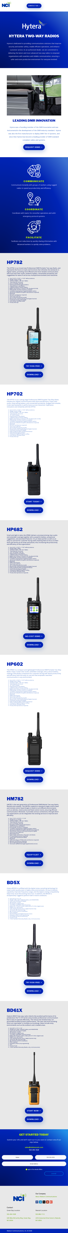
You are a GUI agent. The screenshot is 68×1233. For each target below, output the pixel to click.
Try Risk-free (33, 366)
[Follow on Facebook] (37, 1202)
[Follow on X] (44, 1202)
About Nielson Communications (46, 1197)
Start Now (33, 1111)
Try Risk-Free (33, 982)
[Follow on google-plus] (51, 1202)
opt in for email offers (35, 1169)
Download (33, 374)
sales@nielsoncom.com (34, 1147)
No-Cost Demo (32, 636)
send (53, 1173)
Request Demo (32, 147)
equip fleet (33, 854)
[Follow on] (54, 1202)
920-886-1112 (40, 1214)
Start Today (33, 501)
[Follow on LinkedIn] (40, 1202)
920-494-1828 (11, 1214)
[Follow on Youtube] (47, 1202)
